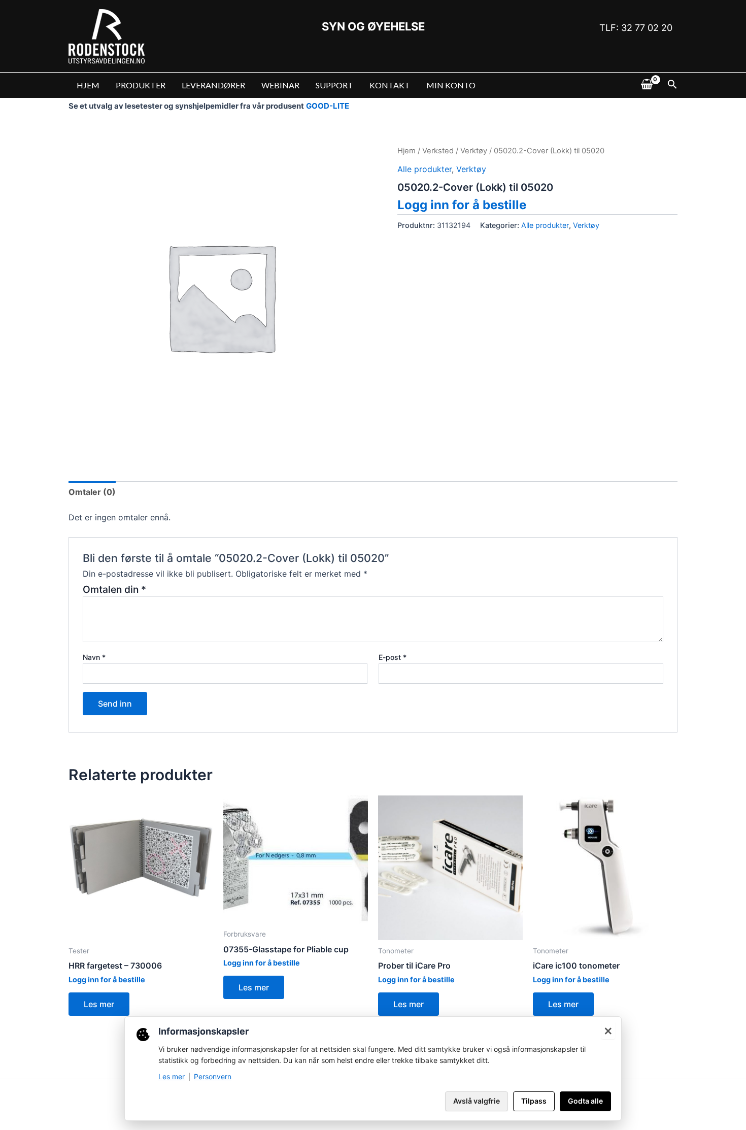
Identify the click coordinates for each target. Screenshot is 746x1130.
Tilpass (534, 1100)
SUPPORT (334, 85)
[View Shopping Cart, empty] (646, 85)
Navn (94, 657)
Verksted (438, 150)
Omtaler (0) (92, 492)
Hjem (406, 150)
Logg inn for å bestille (461, 204)
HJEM (88, 85)
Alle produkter (424, 169)
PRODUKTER (140, 85)
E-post (392, 657)
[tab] (92, 492)
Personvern (212, 1076)
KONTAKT (389, 85)
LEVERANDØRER (213, 85)
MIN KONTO (451, 85)
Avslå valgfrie (476, 1100)
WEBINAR (280, 85)
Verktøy (473, 150)
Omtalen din (114, 589)
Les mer (99, 1004)
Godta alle (585, 1100)
